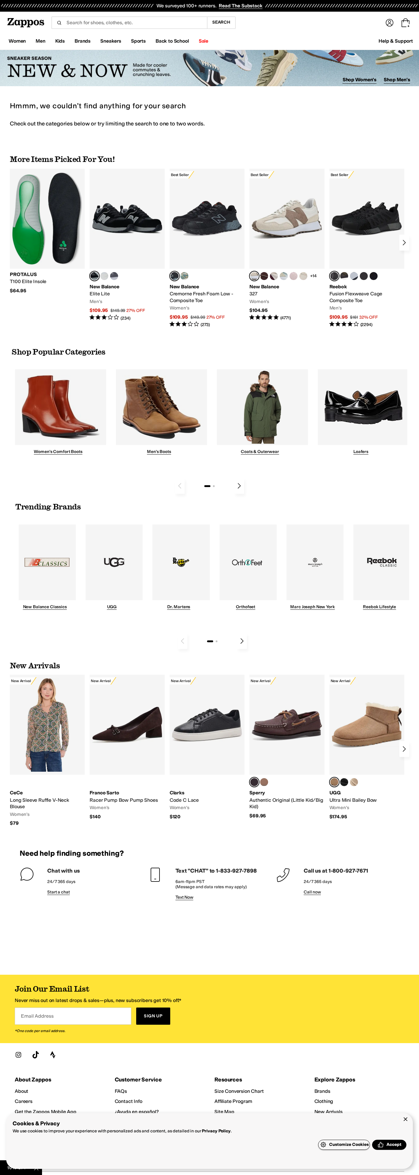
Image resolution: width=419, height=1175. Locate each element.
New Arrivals (328, 1112)
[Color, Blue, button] (104, 276)
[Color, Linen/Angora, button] (303, 276)
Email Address (37, 1016)
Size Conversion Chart (239, 1091)
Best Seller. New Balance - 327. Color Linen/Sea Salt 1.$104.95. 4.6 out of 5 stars (286, 245)
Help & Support (396, 41)
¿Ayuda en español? (137, 1112)
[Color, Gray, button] (354, 276)
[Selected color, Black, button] (94, 276)
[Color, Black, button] (344, 782)
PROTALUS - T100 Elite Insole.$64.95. (47, 231)
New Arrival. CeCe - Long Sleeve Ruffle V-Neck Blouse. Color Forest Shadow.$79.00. (47, 750)
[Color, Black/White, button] (374, 276)
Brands (322, 1091)
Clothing (323, 1101)
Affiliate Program (233, 1101)
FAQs (121, 1091)
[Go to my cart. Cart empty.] (405, 23)
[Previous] (180, 486)
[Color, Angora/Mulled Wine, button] (274, 276)
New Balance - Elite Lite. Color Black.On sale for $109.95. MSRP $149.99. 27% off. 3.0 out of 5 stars (127, 245)
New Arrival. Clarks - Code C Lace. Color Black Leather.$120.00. (207, 747)
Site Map (224, 1112)
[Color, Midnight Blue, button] (264, 782)
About (21, 1091)
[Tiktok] (35, 1055)
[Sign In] (389, 23)
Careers (24, 1101)
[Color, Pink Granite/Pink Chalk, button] (293, 276)
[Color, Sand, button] (354, 782)
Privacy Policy (216, 1131)
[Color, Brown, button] (344, 276)
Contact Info (128, 1101)
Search (221, 22)
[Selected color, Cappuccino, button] (254, 782)
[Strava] (53, 1055)
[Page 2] (214, 486)
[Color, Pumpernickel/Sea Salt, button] (264, 276)
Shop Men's (397, 80)
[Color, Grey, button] (114, 276)
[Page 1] (207, 486)
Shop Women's (360, 80)
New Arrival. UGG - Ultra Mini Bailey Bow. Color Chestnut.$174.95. (366, 747)
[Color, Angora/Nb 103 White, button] (284, 276)
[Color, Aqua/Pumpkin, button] (184, 276)
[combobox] (129, 23)
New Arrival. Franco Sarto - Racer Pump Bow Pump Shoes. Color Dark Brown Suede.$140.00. (127, 747)
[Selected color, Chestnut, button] (334, 782)
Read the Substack (240, 6)
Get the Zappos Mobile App (45, 1112)
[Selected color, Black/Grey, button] (174, 276)
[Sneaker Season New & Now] (209, 68)
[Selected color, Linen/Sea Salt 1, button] (254, 276)
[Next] (404, 243)
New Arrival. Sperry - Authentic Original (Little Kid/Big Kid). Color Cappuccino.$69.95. (286, 747)
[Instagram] (18, 1055)
